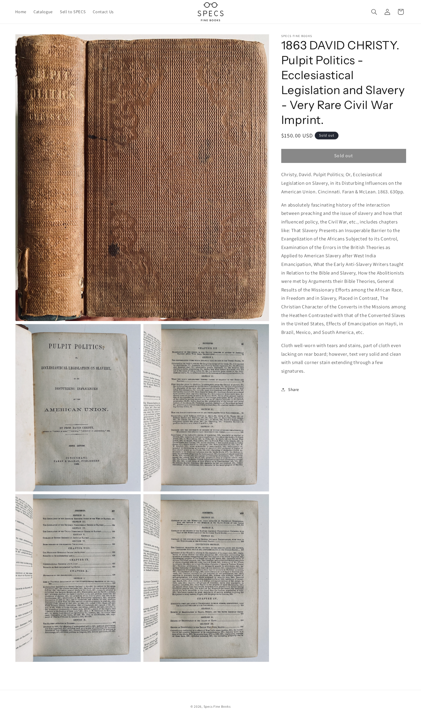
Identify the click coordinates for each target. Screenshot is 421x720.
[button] (374, 11)
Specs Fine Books (217, 706)
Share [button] (293, 389)
